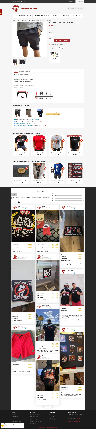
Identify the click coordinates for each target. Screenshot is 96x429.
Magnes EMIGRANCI (75, 180)
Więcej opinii (48, 406)
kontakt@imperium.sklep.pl (74, 421)
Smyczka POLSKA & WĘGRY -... (39, 180)
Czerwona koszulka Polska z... (39, 152)
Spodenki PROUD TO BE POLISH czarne (24, 125)
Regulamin (14, 414)
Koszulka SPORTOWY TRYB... (57, 180)
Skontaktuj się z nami (16, 421)
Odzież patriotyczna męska (41, 15)
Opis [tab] (16, 71)
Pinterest (62, 48)
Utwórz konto (52, 418)
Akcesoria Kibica (76, 15)
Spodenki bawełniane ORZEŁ (22, 123)
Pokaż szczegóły (35, 119)
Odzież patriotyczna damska (23, 15)
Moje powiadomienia (53, 419)
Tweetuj (59, 48)
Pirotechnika (65, 15)
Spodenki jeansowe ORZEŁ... (20, 180)
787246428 (23, 1)
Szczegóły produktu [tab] (24, 71)
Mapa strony (14, 423)
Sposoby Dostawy (16, 419)
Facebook (13, 189)
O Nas (13, 418)
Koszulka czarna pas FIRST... (20, 152)
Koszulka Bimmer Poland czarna (75, 152)
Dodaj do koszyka (62, 41)
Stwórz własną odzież (35, 414)
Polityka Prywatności (16, 416)
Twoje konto (52, 412)
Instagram (19, 189)
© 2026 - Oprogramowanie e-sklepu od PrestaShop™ (48, 427)
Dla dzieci (55, 15)
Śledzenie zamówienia (54, 414)
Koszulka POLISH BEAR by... (57, 152)
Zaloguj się (51, 416)
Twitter (16, 189)
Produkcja (14, 425)
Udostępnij (56, 48)
